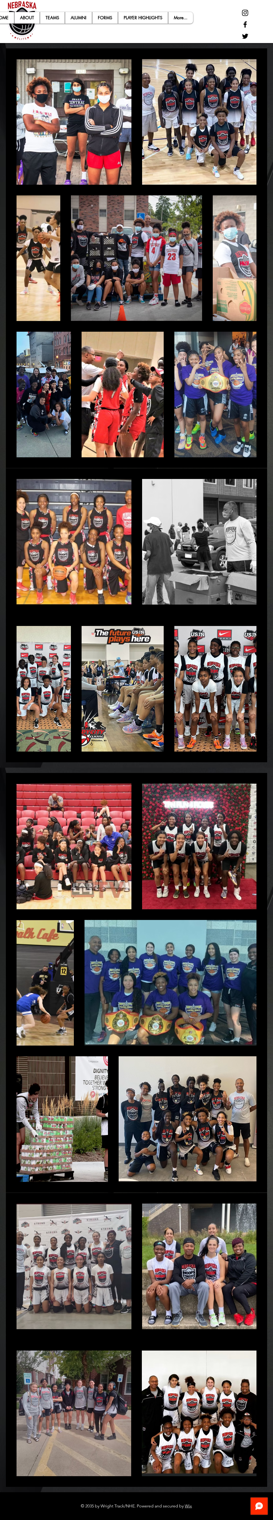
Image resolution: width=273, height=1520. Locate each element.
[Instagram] (245, 13)
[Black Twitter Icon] (245, 36)
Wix (188, 1506)
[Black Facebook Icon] (245, 24)
